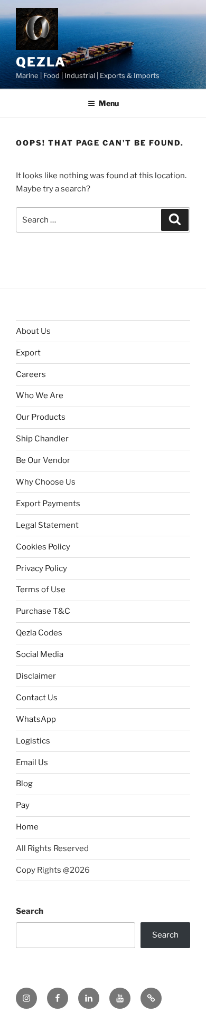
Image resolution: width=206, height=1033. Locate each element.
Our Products (40, 417)
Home (27, 827)
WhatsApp (36, 719)
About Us (33, 331)
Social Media (39, 654)
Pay (23, 805)
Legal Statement (47, 525)
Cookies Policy (43, 547)
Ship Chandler (42, 438)
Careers (31, 374)
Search (29, 911)
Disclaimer (36, 676)
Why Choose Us (46, 482)
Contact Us (37, 697)
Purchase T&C (43, 611)
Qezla (41, 62)
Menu (109, 103)
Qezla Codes (39, 633)
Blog (24, 783)
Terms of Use (40, 589)
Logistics (33, 741)
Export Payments (48, 503)
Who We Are (39, 395)
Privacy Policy (41, 568)
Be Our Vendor (43, 460)
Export (28, 353)
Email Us (32, 762)
